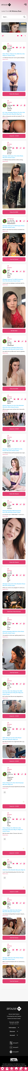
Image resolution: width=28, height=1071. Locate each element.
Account (12, 1035)
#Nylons (8, 54)
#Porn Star (10, 691)
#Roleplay (10, 112)
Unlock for (14, 136)
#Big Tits (15, 829)
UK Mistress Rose (9, 45)
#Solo (4, 54)
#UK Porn (5, 691)
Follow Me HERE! (14, 212)
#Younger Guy (6, 910)
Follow (23, 23)
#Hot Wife (22, 54)
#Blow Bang (11, 407)
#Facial (4, 114)
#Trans (4, 783)
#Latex (12, 156)
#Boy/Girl (14, 114)
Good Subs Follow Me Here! (14, 611)
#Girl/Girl (19, 584)
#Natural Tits (13, 54)
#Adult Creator (11, 55)
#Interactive (20, 279)
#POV (4, 737)
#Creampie (21, 783)
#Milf (18, 54)
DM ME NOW (14, 330)
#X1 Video (5, 112)
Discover (12, 1031)
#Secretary (8, 347)
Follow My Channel (14, 94)
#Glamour (5, 55)
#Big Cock (19, 114)
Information (12, 1027)
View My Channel (14, 259)
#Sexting (5, 510)
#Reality (5, 405)
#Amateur (16, 407)
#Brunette (8, 114)
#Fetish (21, 156)
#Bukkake (21, 405)
